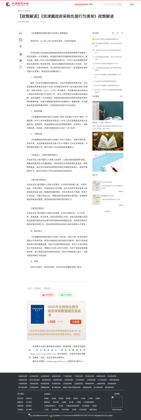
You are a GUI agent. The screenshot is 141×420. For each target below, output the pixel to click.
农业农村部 (82, 409)
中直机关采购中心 (50, 406)
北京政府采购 (34, 376)
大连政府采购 (45, 376)
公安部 (83, 398)
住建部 (97, 398)
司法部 (61, 406)
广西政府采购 (78, 376)
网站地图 (98, 415)
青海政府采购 (56, 383)
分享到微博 (49, 295)
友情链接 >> (48, 394)
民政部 (61, 398)
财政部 (46, 398)
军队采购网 (85, 406)
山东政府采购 (67, 383)
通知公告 (20, 11)
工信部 (90, 398)
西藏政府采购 (45, 387)
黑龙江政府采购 (35, 380)
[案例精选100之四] (96, 204)
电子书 (94, 175)
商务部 (75, 398)
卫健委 (78, 402)
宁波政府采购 (22, 383)
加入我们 (29, 409)
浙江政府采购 (98, 387)
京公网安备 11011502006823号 (63, 415)
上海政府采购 (100, 383)
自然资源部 (55, 409)
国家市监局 (93, 409)
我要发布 (20, 402)
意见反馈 (20, 398)
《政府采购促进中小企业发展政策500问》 (112, 187)
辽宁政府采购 (102, 380)
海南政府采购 (100, 376)
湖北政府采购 (46, 380)
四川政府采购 (22, 387)
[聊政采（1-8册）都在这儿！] (107, 110)
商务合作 (29, 398)
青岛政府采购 (45, 383)
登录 (132, 4)
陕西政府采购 (89, 383)
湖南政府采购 (57, 380)
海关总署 (56, 402)
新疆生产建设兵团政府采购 (71, 387)
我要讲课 (20, 406)
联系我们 (29, 406)
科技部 (94, 406)
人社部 (46, 409)
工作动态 (37, 288)
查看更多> (108, 211)
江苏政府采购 (80, 380)
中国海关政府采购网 (72, 406)
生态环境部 (65, 409)
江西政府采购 (91, 380)
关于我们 (29, 402)
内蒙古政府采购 (114, 380)
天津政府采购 (34, 387)
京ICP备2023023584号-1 (41, 415)
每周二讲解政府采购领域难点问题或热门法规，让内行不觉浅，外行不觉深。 (107, 127)
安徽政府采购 (22, 376)
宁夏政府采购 (34, 383)
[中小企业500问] (96, 191)
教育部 (68, 398)
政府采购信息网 (80, 4)
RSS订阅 (104, 415)
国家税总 (47, 402)
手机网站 (20, 409)
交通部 (64, 402)
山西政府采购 (78, 383)
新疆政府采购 (87, 387)
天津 (29, 288)
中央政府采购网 (89, 402)
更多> (121, 96)
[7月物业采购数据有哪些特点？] (107, 150)
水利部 (74, 409)
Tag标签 (110, 415)
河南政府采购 (22, 380)
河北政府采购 (112, 376)
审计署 (71, 402)
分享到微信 (67, 295)
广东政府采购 (67, 376)
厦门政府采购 (56, 387)
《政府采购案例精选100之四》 (111, 199)
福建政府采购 (56, 376)
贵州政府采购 (89, 376)
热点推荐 (95, 96)
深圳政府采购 (112, 383)
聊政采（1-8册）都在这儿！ (102, 122)
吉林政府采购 (68, 380)
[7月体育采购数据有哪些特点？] (107, 171)
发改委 (54, 398)
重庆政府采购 (109, 387)
